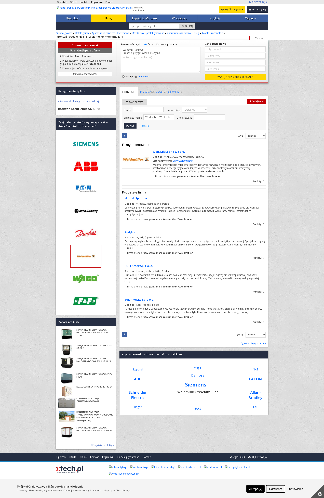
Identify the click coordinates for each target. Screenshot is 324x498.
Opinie (83, 457)
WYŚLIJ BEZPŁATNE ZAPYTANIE (235, 77)
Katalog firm (82, 33)
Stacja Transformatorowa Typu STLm (94, 375)
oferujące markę (133, 117)
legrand (138, 369)
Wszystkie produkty (101, 445)
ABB (138, 379)
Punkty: (258, 181)
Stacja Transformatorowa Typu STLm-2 (94, 347)
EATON (255, 379)
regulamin (143, 76)
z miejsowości (185, 117)
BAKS (197, 408)
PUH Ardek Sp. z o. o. (139, 266)
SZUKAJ (188, 26)
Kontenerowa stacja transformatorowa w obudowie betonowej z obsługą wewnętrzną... (94, 416)
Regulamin (108, 457)
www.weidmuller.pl (183, 160)
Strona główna (64, 33)
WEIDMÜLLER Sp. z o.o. (169, 152)
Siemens (195, 384)
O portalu (61, 457)
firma (151, 44)
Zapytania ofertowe (144, 18)
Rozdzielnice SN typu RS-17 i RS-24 (94, 386)
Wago (197, 368)
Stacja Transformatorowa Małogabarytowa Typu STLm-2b (93, 360)
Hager (138, 407)
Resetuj (145, 125)
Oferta (72, 457)
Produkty (72, 18)
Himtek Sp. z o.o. (136, 198)
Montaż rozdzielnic (212, 33)
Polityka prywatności (128, 457)
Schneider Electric (138, 395)
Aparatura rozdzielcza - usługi (183, 33)
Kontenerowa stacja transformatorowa (87, 400)
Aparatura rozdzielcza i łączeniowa (110, 33)
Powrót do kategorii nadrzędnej (79, 101)
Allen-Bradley (255, 395)
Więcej (249, 18)
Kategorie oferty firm (71, 91)
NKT (255, 369)
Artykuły (215, 18)
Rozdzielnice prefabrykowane (148, 33)
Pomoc (147, 457)
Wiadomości (179, 18)
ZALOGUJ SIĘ (258, 9)
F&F (255, 407)
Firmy (108, 18)
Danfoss (197, 375)
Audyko (130, 232)
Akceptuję (137, 76)
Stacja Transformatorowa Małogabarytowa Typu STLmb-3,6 (94, 429)
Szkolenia (175, 91)
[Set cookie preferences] (317, 491)
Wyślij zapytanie (233, 9)
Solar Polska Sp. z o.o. (139, 299)
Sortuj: (241, 135)
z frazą (128, 110)
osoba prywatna (168, 44)
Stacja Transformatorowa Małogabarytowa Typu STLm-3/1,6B (92, 332)
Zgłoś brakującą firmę (253, 343)
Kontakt (94, 457)
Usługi (161, 91)
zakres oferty (173, 110)
